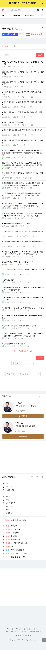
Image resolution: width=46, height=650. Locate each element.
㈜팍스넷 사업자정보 (22, 635)
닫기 (42, 3)
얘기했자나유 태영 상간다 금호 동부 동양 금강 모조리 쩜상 (23, 308)
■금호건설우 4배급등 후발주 (12, 122)
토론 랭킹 (14, 520)
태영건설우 (12, 28)
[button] (18, 55)
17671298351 (7, 236)
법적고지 (23, 631)
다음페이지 (33, 363)
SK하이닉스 (10, 506)
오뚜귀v (4, 264)
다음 (43, 396)
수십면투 (8, 158)
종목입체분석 (30, 15)
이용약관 (35, 629)
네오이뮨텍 (10, 490)
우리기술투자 (10, 503)
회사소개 (10, 629)
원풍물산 (9, 513)
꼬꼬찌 (7, 274)
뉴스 (41, 15)
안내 (24, 351)
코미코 (8, 484)
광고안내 (27, 629)
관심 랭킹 (22, 520)
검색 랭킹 (5, 520)
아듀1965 (5, 226)
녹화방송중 (23, 416)
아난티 (8, 500)
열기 (44, 640)
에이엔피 (9, 496)
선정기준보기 (14, 477)
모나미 (8, 509)
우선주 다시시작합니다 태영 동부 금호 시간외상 (19, 326)
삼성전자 (9, 493)
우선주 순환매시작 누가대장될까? (14, 344)
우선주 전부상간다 (8, 280)
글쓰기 (40, 55)
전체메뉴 (44, 10)
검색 (38, 10)
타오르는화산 (6, 66)
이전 (37, 396)
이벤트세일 (8, 178)
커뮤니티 (5, 15)
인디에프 (9, 487)
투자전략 (17, 15)
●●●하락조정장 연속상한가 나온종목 (16, 224)
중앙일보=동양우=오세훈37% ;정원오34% (17, 262)
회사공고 (18, 629)
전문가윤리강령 (34, 631)
